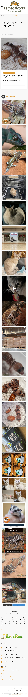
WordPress (13, 694)
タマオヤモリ (4, 673)
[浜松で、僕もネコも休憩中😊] (14, 288)
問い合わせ (23, 688)
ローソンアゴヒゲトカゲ (11, 651)
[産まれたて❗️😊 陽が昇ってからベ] (14, 414)
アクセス (18, 688)
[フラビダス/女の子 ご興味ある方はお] (14, 515)
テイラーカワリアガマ (11, 647)
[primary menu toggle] (2, 6)
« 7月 (2, 629)
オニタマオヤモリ (9, 661)
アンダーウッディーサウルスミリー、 (9, 72)
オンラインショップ (9, 690)
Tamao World (5, 688)
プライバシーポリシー (18, 690)
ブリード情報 (12, 688)
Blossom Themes (23, 693)
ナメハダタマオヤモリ (11, 654)
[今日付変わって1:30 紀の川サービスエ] (14, 590)
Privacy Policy (18, 694)
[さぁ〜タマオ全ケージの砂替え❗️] (14, 439)
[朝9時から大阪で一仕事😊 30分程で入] (14, 339)
